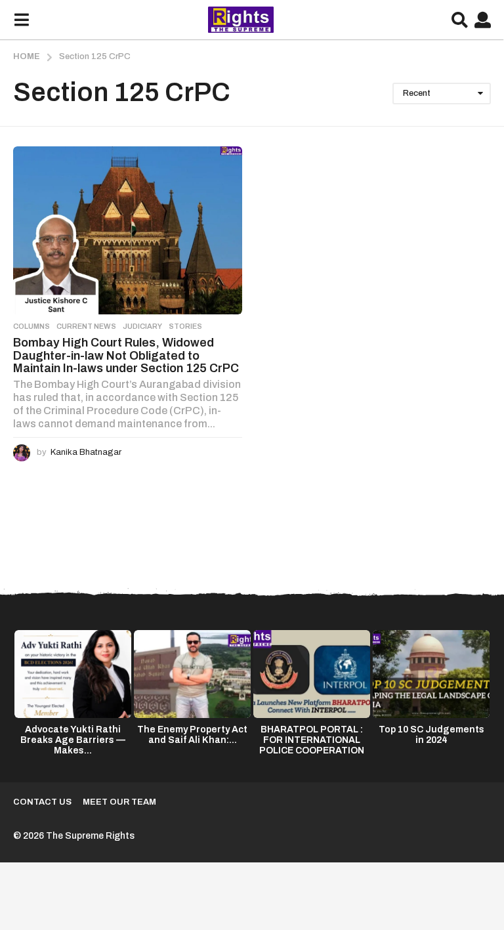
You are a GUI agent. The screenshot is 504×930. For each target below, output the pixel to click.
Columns (31, 326)
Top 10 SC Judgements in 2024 (431, 735)
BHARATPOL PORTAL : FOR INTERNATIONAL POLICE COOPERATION (311, 740)
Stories (185, 326)
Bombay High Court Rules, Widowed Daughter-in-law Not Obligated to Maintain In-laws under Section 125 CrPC (126, 355)
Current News (86, 326)
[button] (21, 20)
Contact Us (42, 802)
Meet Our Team (119, 802)
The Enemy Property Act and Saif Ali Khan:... (192, 735)
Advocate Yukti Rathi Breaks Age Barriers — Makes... (72, 740)
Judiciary (142, 326)
